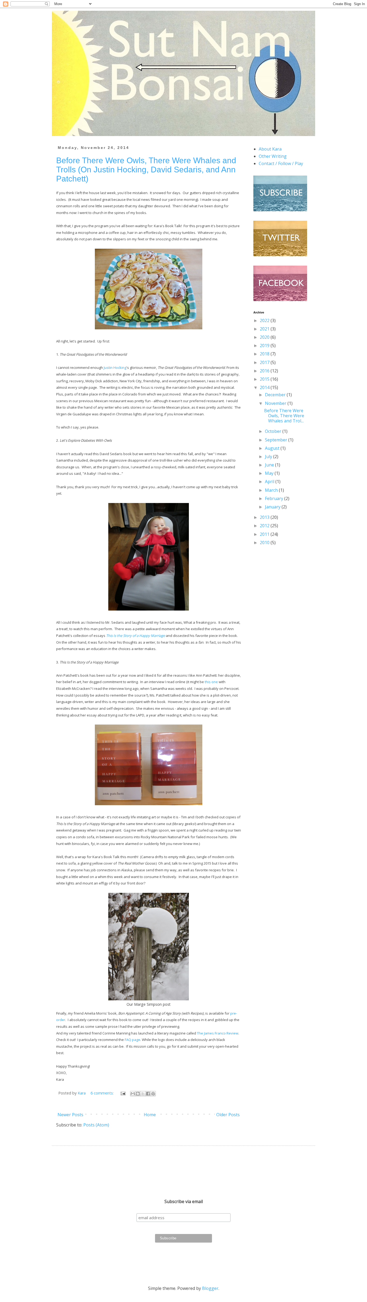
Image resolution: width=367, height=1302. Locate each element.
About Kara (270, 149)
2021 (265, 329)
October (273, 431)
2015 (265, 379)
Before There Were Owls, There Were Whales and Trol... (284, 416)
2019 (265, 345)
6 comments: (103, 1093)
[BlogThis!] (138, 1093)
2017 (265, 362)
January (273, 507)
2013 (265, 517)
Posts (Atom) (96, 1125)
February (274, 498)
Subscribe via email (183, 1201)
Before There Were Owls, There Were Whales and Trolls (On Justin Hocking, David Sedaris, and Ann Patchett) (146, 169)
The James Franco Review (217, 1033)
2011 (265, 534)
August (272, 448)
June (270, 465)
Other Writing (273, 156)
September (276, 440)
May (270, 473)
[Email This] (132, 1093)
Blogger (210, 1288)
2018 (265, 354)
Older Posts (228, 1115)
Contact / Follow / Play (281, 163)
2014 (265, 387)
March (272, 490)
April (270, 481)
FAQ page (132, 1039)
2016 (265, 371)
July (269, 456)
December (276, 395)
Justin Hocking (115, 367)
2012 (265, 526)
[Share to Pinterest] (153, 1093)
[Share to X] (143, 1093)
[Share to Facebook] (148, 1093)
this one (211, 681)
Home (150, 1115)
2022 (265, 320)
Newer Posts (70, 1115)
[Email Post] (123, 1093)
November (276, 403)
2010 (265, 542)
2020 (265, 337)
